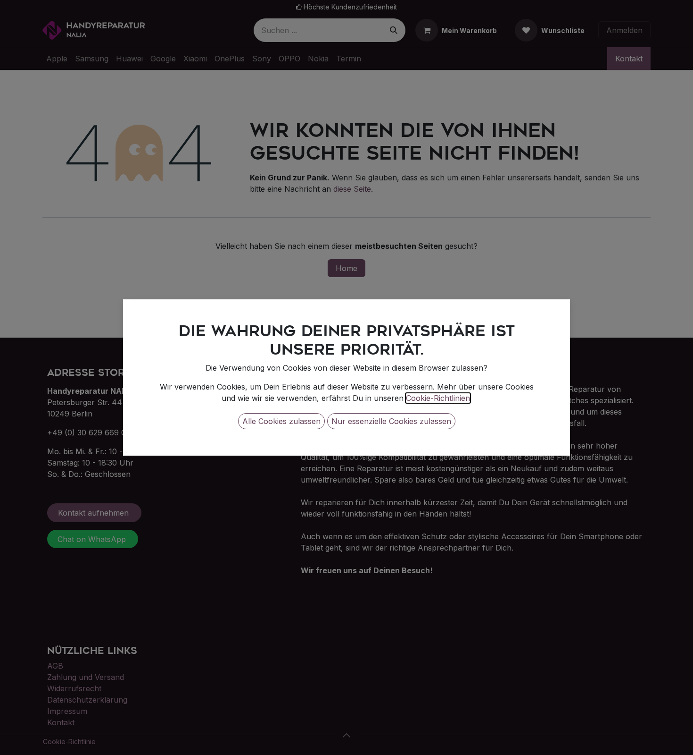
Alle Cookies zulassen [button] (281, 421)
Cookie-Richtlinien (438, 398)
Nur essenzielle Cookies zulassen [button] (391, 421)
